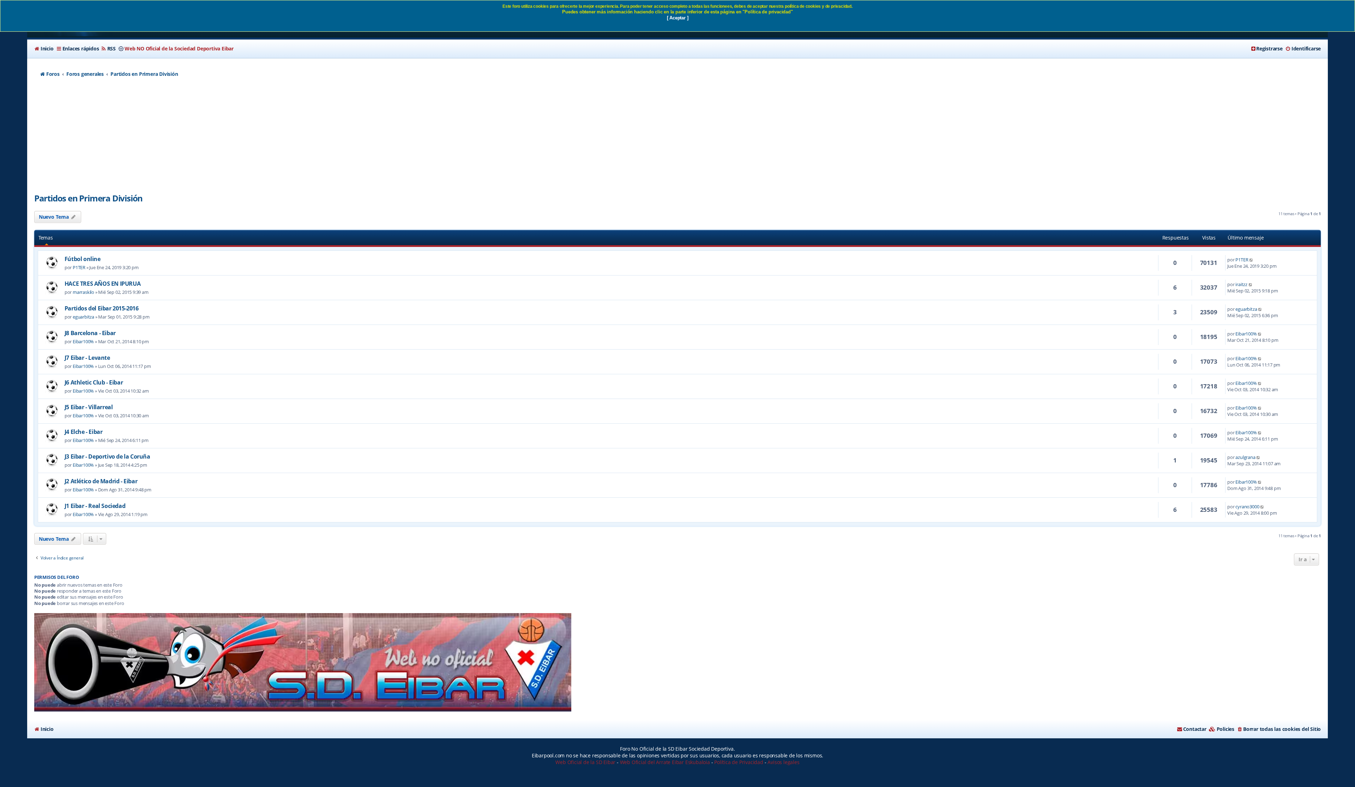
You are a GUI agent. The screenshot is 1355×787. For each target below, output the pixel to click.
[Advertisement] (677, 139)
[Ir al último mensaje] (1251, 259)
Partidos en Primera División (88, 198)
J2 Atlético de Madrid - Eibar (101, 481)
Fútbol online (83, 259)
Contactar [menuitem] (1194, 729)
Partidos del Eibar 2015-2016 (102, 308)
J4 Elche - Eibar (84, 432)
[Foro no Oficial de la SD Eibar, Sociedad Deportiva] (302, 662)
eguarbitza (83, 317)
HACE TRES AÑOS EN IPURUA (102, 283)
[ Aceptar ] (677, 17)
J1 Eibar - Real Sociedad (95, 506)
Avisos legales (783, 762)
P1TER (79, 267)
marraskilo (83, 292)
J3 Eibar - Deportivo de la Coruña (107, 456)
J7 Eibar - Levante (87, 358)
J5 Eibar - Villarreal (89, 407)
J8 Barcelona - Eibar (90, 333)
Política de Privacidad (738, 762)
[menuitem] (44, 48)
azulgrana (1245, 457)
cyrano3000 (1247, 506)
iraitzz (1241, 284)
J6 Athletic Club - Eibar (94, 382)
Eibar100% (83, 341)
